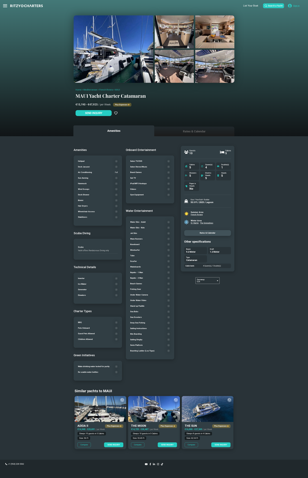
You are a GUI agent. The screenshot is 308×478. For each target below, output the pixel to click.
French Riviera (106, 89)
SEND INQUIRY (113, 445)
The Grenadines (206, 223)
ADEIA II (82, 425)
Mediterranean (90, 89)
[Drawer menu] (5, 6)
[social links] (146, 464)
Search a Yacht (275, 5)
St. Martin (195, 223)
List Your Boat (250, 5)
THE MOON (138, 425)
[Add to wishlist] (116, 113)
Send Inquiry (93, 113)
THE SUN (191, 425)
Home (78, 89)
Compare (84, 445)
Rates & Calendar (207, 233)
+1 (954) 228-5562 (16, 464)
